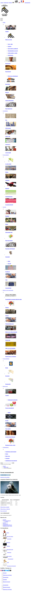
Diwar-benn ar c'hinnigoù (5, 509)
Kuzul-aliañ (7, 84)
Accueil (4, 466)
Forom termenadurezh (9, 408)
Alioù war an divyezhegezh (10, 348)
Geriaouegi (7, 458)
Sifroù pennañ (8, 128)
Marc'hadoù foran (8, 108)
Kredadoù (5, 579)
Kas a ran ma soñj (3, 510)
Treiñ (6, 279)
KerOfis (6, 420)
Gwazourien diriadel (9, 204)
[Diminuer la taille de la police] (1, 475)
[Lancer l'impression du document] (7, 475)
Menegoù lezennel (6, 581)
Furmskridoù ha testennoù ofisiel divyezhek (13, 299)
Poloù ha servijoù (8, 39)
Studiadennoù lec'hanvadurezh (11, 460)
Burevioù (7, 92)
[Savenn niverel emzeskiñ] (10, 169)
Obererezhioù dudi (8, 232)
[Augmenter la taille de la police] (2, 475)
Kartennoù (7, 375)
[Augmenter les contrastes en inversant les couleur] (4, 475)
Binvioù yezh (6, 467)
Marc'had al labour (9, 240)
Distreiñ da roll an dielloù (4, 477)
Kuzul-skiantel (8, 71)
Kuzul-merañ (7, 63)
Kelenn (6, 224)
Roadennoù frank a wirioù (10, 445)
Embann (7, 315)
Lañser (1, 2)
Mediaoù (7, 307)
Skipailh (7, 31)
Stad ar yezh (7, 136)
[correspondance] (16, 2)
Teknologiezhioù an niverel (13, 50)
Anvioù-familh (8, 152)
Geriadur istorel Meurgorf (10, 436)
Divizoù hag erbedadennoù (13, 76)
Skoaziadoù (7, 256)
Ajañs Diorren (10, 55)
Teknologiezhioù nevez (9, 323)
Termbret (9, 46)
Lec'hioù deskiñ (8, 163)
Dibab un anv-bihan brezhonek (11, 332)
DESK (9, 261)
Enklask (10, 2)
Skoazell (9, 263)
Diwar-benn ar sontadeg (4, 507)
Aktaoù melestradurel (9, 100)
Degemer (4, 572)
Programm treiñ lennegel (10, 248)
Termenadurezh (8, 288)
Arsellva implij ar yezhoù (12, 53)
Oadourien (7, 180)
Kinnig (6, 367)
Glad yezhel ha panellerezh (13, 48)
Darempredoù (27, 2)
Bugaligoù (7, 216)
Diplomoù (7, 188)
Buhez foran (7, 456)
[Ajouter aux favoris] (10, 475)
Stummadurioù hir (8, 196)
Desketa (6, 172)
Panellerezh (7, 271)
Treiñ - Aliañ (10, 44)
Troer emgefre (8, 428)
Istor (6, 120)
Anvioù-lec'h (7, 144)
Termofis (7, 395)
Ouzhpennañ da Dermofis (12, 399)
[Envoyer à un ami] (8, 475)
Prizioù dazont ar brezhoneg (10, 356)
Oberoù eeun (7, 340)
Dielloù (9, 412)
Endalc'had (6, 2)
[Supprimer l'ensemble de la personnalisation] (5, 475)
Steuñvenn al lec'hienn (7, 575)
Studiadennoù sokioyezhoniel (10, 451)
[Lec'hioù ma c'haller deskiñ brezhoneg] (10, 161)
